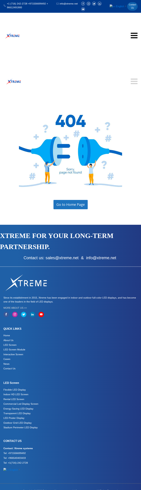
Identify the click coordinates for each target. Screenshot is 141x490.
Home (6, 335)
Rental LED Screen (13, 399)
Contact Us (132, 6)
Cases (6, 359)
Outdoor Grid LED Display (17, 422)
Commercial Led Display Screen (20, 403)
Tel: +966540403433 (14, 458)
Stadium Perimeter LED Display (20, 427)
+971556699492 (37, 3)
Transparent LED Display (17, 413)
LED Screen (10, 344)
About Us (8, 340)
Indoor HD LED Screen (15, 394)
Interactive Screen (13, 354)
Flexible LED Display (14, 389)
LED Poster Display (13, 418)
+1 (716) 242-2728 (17, 3)
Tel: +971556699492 (14, 453)
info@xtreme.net (69, 3)
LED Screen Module (14, 349)
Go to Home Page (70, 204)
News (6, 363)
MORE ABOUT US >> (15, 307)
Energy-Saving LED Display (18, 408)
